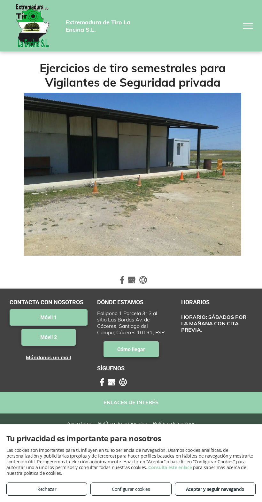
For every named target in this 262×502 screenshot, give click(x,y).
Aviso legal (80, 423)
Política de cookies (174, 423)
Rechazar (47, 489)
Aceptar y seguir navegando (215, 489)
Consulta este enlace (170, 467)
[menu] (248, 26)
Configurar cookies (131, 489)
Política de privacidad (122, 423)
